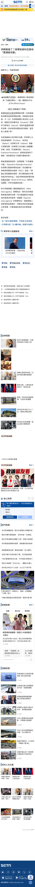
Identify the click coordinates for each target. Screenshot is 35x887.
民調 (7, 611)
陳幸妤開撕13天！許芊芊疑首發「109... (16, 293)
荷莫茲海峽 (5, 179)
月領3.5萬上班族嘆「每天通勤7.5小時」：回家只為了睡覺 (5, 798)
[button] (27, 2)
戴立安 (17, 611)
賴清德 (27, 611)
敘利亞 (9, 113)
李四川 (7, 512)
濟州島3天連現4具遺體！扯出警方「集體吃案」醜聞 (28, 818)
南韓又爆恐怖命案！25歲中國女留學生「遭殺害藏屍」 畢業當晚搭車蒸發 (5, 777)
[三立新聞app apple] (7, 877)
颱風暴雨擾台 (14, 6)
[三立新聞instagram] (13, 872)
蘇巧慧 (7, 509)
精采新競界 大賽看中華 (11, 300)
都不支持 (8, 515)
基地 (13, 113)
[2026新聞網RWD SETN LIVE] (2, 2)
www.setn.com (19, 882)
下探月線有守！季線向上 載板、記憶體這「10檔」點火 (16, 592)
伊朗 (12, 97)
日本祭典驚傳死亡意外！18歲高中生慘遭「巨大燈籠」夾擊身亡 (5, 818)
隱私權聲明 (4, 882)
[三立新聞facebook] (8, 872)
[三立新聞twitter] (24, 872)
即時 (6, 6)
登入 (33, 2)
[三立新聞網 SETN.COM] (2, 6)
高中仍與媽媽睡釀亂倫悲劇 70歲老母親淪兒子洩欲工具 (17, 798)
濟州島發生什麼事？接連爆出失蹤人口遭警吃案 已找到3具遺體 (16, 818)
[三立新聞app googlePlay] (21, 877)
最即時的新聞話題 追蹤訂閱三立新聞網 (17, 286)
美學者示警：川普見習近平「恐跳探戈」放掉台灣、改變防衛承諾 (16, 777)
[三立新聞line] (19, 872)
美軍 (26, 125)
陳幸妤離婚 (24, 6)
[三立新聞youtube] (2, 872)
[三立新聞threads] (29, 872)
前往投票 (25, 517)
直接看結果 (10, 517)
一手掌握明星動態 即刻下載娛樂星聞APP (17, 289)
